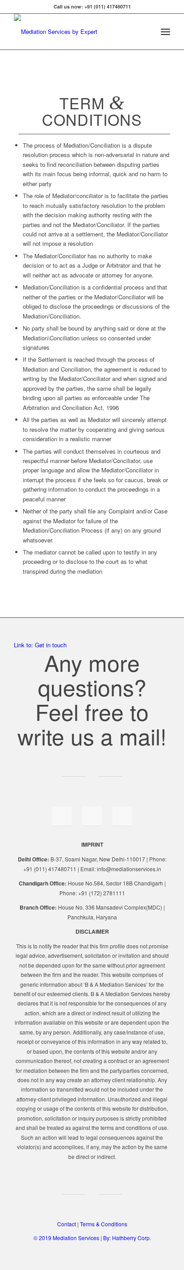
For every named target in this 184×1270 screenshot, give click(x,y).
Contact (66, 1224)
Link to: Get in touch (40, 645)
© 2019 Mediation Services (66, 1237)
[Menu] (165, 31)
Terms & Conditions (103, 1224)
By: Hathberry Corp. (127, 1237)
